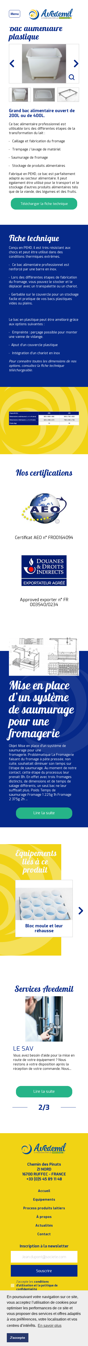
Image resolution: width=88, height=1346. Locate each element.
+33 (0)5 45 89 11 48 (44, 1179)
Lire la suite (44, 813)
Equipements (44, 1199)
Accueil (44, 1191)
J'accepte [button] (17, 1337)
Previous (15, 63)
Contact (44, 1234)
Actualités (44, 1225)
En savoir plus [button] (49, 1326)
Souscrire (44, 1270)
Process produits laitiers (44, 1208)
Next (72, 63)
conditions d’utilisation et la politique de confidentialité (36, 1285)
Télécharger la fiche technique (44, 203)
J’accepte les (36, 1285)
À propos (44, 1217)
